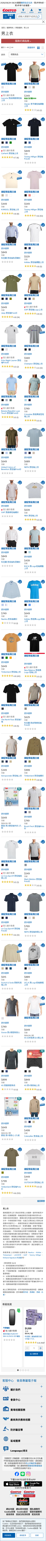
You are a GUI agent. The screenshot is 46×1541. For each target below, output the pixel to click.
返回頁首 (41, 1201)
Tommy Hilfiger (35, 1255)
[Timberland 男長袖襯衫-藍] (25, 761)
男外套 (25, 1292)
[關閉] (43, 22)
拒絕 (37, 1535)
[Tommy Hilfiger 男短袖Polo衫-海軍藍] (25, 142)
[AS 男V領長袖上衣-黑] (25, 1071)
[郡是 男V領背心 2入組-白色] (2, 1119)
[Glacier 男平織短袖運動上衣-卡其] (33, 87)
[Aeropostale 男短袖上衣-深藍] (6, 761)
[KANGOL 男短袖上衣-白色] (10, 195)
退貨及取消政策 (23, 1514)
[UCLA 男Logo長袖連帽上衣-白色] (33, 968)
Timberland (7, 1255)
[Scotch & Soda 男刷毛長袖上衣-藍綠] (10, 968)
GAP (25, 1255)
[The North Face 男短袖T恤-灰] (2, 708)
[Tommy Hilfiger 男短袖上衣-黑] (25, 195)
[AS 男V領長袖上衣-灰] (29, 1071)
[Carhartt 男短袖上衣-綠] (10, 142)
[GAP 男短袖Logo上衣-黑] (25, 298)
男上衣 (26, 28)
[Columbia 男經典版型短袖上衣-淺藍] (25, 400)
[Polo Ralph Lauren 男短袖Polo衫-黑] (2, 349)
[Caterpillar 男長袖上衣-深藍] (29, 1122)
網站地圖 (10, 1509)
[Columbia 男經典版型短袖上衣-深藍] (29, 400)
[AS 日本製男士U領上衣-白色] (25, 1021)
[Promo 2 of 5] (20, 1370)
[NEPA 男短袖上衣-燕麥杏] (33, 453)
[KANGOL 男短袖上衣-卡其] (2, 195)
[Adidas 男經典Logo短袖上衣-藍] (29, 605)
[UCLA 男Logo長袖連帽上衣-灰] (29, 968)
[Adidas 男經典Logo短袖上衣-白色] (33, 605)
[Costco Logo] (9, 11)
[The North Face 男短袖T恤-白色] (6, 708)
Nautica (31, 1252)
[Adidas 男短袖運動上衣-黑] (25, 248)
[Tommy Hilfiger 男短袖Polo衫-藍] (29, 142)
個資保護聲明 (36, 1511)
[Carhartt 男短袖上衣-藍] (6, 142)
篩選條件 (31, 47)
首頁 (3, 28)
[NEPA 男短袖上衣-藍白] (25, 453)
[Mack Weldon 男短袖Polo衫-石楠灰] (25, 865)
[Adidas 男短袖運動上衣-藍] (29, 248)
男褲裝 (32, 1292)
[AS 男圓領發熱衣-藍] (6, 1071)
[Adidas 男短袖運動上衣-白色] (33, 248)
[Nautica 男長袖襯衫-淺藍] (2, 605)
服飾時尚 (10, 28)
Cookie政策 (9, 1511)
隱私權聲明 (35, 1509)
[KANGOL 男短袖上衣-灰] (6, 195)
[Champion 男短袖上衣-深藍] (29, 349)
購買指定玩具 (26, 3)
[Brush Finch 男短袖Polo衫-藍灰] (29, 812)
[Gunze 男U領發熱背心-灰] (2, 1018)
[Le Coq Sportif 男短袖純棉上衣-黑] (2, 865)
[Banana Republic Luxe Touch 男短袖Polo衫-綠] (10, 400)
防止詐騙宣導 (31, 1463)
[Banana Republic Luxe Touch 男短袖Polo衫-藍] (6, 400)
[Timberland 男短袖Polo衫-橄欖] (2, 1172)
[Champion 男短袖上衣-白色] (33, 349)
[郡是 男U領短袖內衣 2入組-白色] (2, 809)
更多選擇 (5, 92)
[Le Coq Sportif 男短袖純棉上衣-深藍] (6, 865)
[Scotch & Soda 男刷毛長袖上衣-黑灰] (6, 968)
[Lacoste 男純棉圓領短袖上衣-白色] (6, 87)
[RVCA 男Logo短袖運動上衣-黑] (25, 552)
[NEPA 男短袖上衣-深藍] (29, 453)
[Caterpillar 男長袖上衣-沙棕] (33, 1122)
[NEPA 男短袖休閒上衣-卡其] (33, 917)
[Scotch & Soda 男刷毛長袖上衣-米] (2, 968)
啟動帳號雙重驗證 (35, 1466)
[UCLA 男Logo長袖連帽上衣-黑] (25, 968)
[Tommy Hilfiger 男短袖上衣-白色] (33, 195)
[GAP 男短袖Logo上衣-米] (33, 298)
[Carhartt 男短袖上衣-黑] (2, 142)
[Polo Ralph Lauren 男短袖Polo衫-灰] (6, 349)
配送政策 (36, 1514)
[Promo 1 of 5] (18, 1370)
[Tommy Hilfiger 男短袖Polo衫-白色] (33, 142)
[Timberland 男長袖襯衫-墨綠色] (29, 761)
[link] (11, 81)
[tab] (23, 1388)
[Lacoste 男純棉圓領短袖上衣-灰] (2, 87)
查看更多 (23, 1535)
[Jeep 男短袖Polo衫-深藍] (6, 298)
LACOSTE (17, 1255)
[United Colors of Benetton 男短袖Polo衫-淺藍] (6, 453)
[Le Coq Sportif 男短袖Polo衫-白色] (10, 917)
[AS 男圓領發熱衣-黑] (2, 1071)
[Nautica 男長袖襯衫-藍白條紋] (6, 605)
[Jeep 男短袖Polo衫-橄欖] (10, 298)
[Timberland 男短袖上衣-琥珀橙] (10, 657)
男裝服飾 (18, 28)
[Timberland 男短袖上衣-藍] (2, 657)
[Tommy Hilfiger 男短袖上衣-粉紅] (29, 195)
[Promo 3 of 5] (23, 1370)
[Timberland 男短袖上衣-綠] (6, 657)
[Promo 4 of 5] (26, 1370)
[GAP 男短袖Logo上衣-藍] (29, 298)
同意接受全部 (9, 1535)
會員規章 (10, 1514)
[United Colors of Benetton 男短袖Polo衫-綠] (10, 453)
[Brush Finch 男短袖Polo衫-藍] (25, 812)
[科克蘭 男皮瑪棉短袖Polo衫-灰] (25, 708)
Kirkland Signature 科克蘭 (12, 1258)
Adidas (38, 1252)
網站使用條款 (22, 1509)
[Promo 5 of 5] (28, 1370)
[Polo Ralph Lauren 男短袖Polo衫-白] (10, 349)
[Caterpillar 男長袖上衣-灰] (25, 1122)
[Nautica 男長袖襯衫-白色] (10, 605)
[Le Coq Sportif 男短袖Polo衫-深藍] (6, 917)
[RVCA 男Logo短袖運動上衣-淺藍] (29, 552)
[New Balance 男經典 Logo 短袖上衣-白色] (25, 659)
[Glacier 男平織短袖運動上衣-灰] (29, 87)
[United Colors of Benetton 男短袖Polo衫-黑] (2, 453)
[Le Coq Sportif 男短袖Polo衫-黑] (2, 917)
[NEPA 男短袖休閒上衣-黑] (25, 917)
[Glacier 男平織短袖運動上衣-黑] (25, 87)
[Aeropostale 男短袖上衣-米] (10, 761)
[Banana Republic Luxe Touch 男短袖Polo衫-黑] (2, 400)
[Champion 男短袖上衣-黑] (25, 349)
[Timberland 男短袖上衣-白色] (14, 657)
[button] (39, 16)
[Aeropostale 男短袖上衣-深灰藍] (2, 761)
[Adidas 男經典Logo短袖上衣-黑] (25, 605)
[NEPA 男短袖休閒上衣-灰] (29, 917)
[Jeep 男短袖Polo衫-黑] (2, 298)
